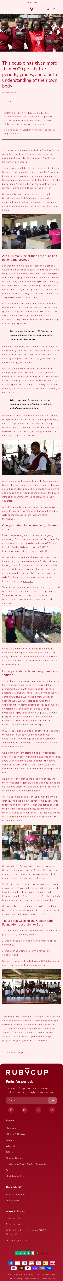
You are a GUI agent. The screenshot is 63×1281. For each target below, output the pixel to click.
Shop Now (11, 1128)
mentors (28, 581)
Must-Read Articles (15, 1176)
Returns (9, 1140)
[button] (7, 9)
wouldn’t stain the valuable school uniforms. (26, 427)
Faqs (8, 1170)
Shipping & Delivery (15, 1134)
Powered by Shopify (32, 1274)
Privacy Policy (12, 1200)
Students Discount (15, 1158)
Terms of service (32, 1279)
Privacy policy (16, 1279)
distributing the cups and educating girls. (24, 724)
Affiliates (10, 1152)
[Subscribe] (52, 1100)
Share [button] (9, 101)
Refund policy (49, 1274)
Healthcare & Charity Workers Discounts (26, 1164)
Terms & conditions (15, 1194)
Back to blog (14, 1052)
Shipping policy (49, 1279)
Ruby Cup (18, 1274)
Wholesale (11, 1146)
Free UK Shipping (31, 2)
